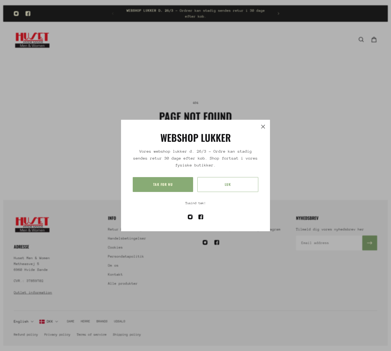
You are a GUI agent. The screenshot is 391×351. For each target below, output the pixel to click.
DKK (50, 321)
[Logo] (32, 39)
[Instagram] (16, 13)
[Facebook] (28, 13)
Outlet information (33, 292)
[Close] (263, 126)
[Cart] (374, 39)
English (21, 321)
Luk (228, 184)
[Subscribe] (369, 243)
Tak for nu (163, 184)
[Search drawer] (361, 39)
